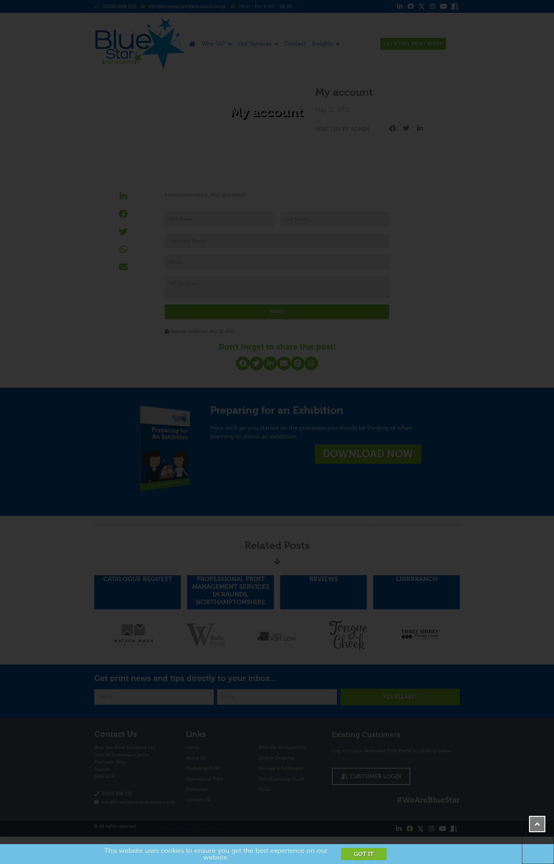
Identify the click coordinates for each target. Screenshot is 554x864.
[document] (277, 432)
